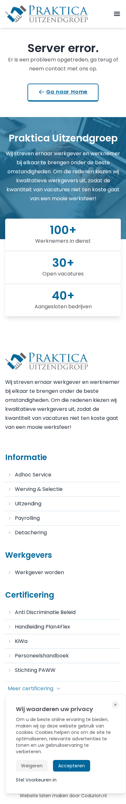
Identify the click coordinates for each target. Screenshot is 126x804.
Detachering (31, 532)
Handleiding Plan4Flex (42, 626)
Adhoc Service (33, 474)
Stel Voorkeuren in (36, 780)
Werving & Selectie (39, 489)
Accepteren (71, 766)
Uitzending (28, 503)
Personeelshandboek (42, 655)
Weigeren (32, 766)
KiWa (21, 641)
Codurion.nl (94, 795)
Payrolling (27, 518)
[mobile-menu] (117, 14)
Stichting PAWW (35, 670)
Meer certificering (30, 688)
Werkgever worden (39, 572)
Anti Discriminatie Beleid (45, 612)
